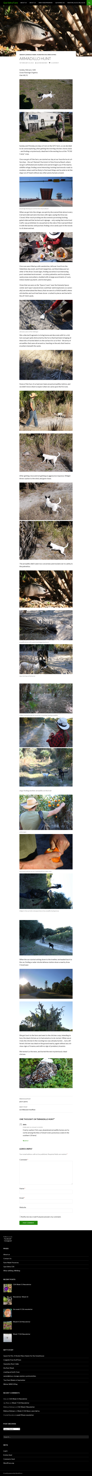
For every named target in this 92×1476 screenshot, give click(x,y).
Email (22, 1198)
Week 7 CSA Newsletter (20, 1403)
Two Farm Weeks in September (14, 1380)
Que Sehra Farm (10, 2)
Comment (23, 1160)
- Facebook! (7, 1239)
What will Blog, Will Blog (76, 2)
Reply (26, 1141)
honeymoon (42, 54)
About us (23, 2)
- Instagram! (7, 1241)
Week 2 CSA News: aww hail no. (28, 1411)
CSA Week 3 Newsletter (26, 1407)
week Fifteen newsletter (25, 1415)
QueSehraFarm (42, 63)
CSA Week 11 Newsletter (18, 1399)
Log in (5, 1451)
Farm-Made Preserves (45, 2)
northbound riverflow (27, 1108)
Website (22, 1207)
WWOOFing (51, 54)
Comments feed (9, 1459)
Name (22, 1188)
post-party (25, 1100)
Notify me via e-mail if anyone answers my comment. (41, 1217)
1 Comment (55, 63)
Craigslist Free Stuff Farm (12, 1360)
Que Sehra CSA (60, 2)
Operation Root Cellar (11, 1364)
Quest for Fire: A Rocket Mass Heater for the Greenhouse (23, 1356)
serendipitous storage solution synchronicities (19, 1376)
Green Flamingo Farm (27, 54)
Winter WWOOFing (10, 1384)
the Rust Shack (8, 1368)
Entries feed (7, 1455)
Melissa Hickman (9, 1411)
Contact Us (7, 1258)
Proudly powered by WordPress (12, 1473)
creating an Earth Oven (11, 1372)
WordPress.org (8, 1463)
